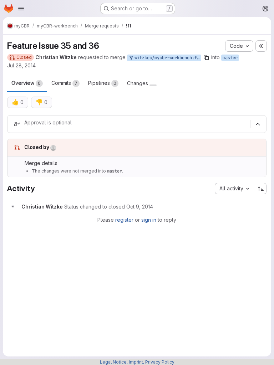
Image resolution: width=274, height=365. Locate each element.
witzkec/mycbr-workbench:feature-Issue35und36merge (166, 58)
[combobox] (235, 188)
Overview (26, 83)
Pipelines (102, 83)
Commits (64, 83)
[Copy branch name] (206, 57)
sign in (148, 220)
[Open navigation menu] (21, 8)
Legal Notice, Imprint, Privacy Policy (137, 362)
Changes (138, 83)
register (124, 220)
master (230, 58)
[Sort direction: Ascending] (261, 188)
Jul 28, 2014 (21, 65)
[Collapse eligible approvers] (257, 124)
